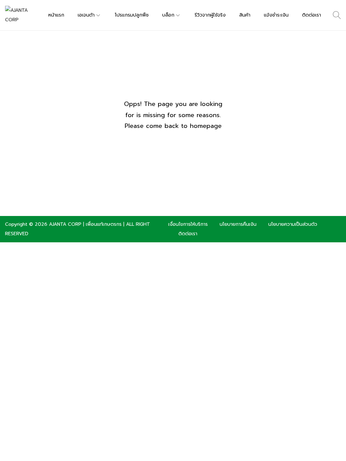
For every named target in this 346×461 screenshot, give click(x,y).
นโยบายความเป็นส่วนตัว (292, 224)
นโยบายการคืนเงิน (238, 224)
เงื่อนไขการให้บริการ (188, 224)
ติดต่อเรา (187, 233)
